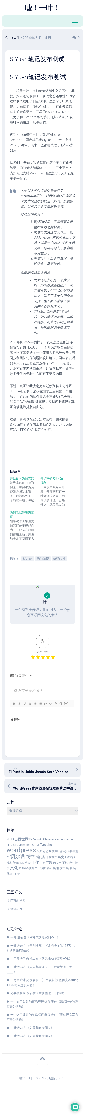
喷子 (73, 857)
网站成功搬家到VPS (43, 937)
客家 (28, 862)
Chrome (48, 839)
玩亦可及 (16, 909)
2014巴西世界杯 (19, 839)
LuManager (22, 844)
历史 (61, 857)
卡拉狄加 (51, 857)
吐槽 (67, 857)
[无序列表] (40, 703)
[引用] (45, 703)
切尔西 (18, 856)
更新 (31, 868)
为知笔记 (43, 559)
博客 (31, 856)
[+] (66, 703)
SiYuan (28, 559)
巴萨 (42, 863)
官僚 (22, 863)
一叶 (13, 937)
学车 (16, 863)
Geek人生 (12, 38)
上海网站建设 (19, 980)
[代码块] (50, 703)
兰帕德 (71, 851)
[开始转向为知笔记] (25, 489)
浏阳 (43, 868)
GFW (62, 839)
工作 (35, 862)
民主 (38, 868)
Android (37, 839)
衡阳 (56, 868)
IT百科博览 (18, 901)
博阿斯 (40, 857)
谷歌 (69, 868)
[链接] (55, 703)
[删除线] (29, 703)
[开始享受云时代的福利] (55, 491)
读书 (63, 868)
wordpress (21, 850)
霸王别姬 (15, 874)
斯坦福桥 (24, 868)
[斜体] (19, 703)
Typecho (46, 845)
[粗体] (14, 703)
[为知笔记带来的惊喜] (25, 525)
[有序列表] (34, 703)
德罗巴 (57, 862)
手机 (65, 862)
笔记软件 (59, 559)
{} (61, 703)
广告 (48, 862)
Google (69, 839)
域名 (9, 862)
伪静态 (62, 851)
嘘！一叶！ (42, 8)
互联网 (53, 851)
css (57, 839)
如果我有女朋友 (40, 1028)
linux (11, 844)
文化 (14, 867)
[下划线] (24, 703)
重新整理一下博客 (51, 993)
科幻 (50, 868)
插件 (71, 862)
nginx (34, 844)
